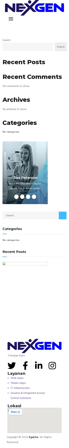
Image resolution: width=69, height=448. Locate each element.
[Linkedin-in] (38, 365)
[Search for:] (34, 215)
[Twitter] (12, 365)
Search (6, 40)
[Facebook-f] (25, 365)
